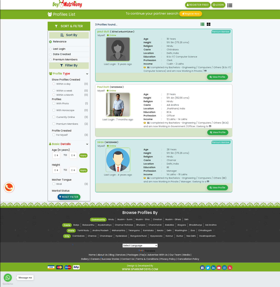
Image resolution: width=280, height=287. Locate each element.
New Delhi (191, 236)
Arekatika (169, 225)
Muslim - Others (173, 219)
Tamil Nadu (83, 230)
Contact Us (127, 259)
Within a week (64, 90)
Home (92, 254)
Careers (95, 259)
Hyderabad (121, 236)
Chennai (92, 236)
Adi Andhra (210, 225)
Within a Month (65, 95)
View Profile (218, 77)
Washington (181, 230)
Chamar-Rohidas (124, 225)
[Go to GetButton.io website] (8, 284)
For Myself (62, 135)
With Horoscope (65, 110)
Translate (150, 251)
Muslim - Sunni (124, 219)
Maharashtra (118, 230)
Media (186, 254)
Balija (76, 225)
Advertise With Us (158, 254)
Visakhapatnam (207, 236)
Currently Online (65, 117)
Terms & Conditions (147, 259)
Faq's (143, 254)
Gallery (85, 259)
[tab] (202, 25)
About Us (103, 254)
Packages (133, 254)
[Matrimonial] (64, 5)
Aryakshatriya (104, 225)
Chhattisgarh (205, 230)
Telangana (134, 230)
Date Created (62, 54)
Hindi (59, 184)
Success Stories (111, 259)
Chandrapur (106, 236)
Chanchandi (155, 225)
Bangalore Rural (138, 236)
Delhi (169, 230)
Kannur (169, 236)
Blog (112, 254)
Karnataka (148, 230)
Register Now (191, 13)
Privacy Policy (168, 259)
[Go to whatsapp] (8, 278)
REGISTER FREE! (199, 5)
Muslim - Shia (143, 219)
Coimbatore (78, 236)
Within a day (63, 84)
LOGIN (219, 5)
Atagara (181, 225)
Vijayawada (156, 236)
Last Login (59, 49)
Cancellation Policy (188, 259)
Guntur (179, 236)
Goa (193, 230)
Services (121, 254)
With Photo (62, 103)
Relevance (59, 41)
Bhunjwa (140, 225)
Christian (157, 219)
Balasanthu (88, 225)
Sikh (186, 219)
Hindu (111, 219)
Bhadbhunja (195, 225)
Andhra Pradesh (101, 230)
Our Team (175, 254)
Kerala (160, 230)
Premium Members (65, 59)
